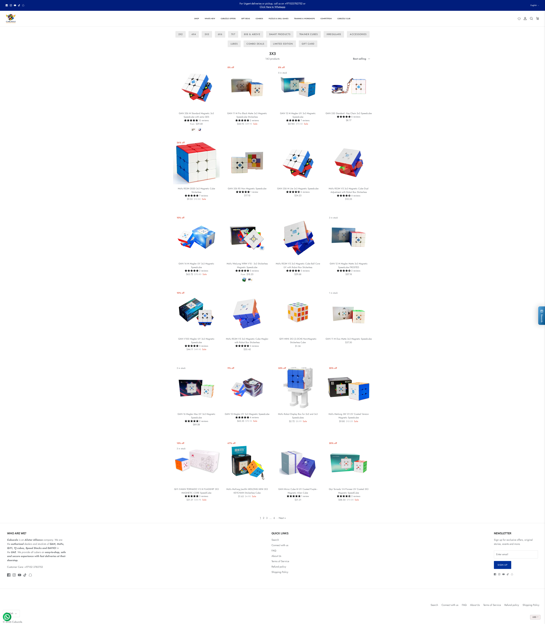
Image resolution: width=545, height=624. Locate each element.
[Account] (524, 18)
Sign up (503, 565)
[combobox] (535, 617)
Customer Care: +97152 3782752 (25, 567)
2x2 (180, 34)
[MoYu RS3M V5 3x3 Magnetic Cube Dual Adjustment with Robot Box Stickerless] (348, 162)
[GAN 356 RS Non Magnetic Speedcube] (247, 162)
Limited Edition (283, 43)
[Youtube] (15, 5)
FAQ (274, 550)
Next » (282, 518)
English (534, 5)
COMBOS (259, 18)
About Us (276, 556)
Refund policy (279, 567)
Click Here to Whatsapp (272, 7)
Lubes (234, 43)
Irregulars (334, 34)
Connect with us (280, 545)
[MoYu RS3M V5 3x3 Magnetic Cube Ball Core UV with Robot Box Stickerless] (298, 237)
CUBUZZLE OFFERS (228, 18)
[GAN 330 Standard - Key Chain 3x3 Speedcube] (348, 87)
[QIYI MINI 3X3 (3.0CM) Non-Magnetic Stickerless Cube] (298, 312)
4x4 (193, 34)
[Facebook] (7, 5)
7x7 (233, 34)
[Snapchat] (23, 5)
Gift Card (308, 43)
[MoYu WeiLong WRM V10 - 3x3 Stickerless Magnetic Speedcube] (247, 237)
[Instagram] (11, 5)
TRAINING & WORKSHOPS (304, 18)
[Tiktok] (19, 5)
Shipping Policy (280, 572)
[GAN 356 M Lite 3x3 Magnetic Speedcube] (298, 162)
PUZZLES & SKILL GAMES (278, 18)
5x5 (207, 34)
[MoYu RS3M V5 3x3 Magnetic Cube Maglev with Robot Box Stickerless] (247, 312)
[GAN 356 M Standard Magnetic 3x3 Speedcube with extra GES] (196, 87)
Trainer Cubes (308, 34)
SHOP (196, 18)
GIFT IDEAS (245, 18)
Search (275, 540)
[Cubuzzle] (11, 19)
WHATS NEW (210, 18)
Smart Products (280, 34)
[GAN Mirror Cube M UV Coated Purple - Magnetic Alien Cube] (298, 463)
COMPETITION (326, 18)
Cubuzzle (17, 622)
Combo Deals (255, 43)
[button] (191, 120)
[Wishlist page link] (519, 18)
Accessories (358, 34)
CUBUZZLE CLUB (343, 18)
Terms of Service (280, 561)
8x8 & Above (252, 34)
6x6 (220, 34)
